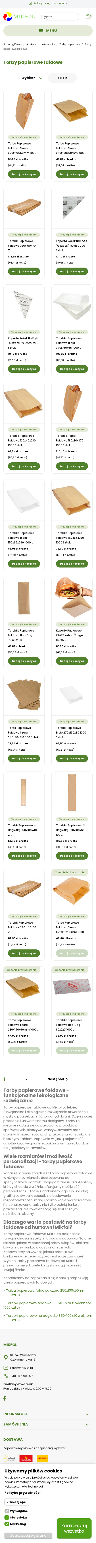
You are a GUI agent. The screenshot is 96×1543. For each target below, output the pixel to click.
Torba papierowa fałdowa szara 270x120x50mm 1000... (23, 148)
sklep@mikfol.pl (21, 1368)
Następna (58, 1079)
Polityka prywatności (22, 1492)
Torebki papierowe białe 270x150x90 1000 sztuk (71, 732)
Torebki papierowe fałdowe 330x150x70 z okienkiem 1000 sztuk (47, 1305)
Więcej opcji (18, 1502)
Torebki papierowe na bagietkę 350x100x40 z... (22, 830)
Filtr (62, 77)
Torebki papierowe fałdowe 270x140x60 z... (22, 927)
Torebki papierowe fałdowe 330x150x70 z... (22, 245)
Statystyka (18, 1517)
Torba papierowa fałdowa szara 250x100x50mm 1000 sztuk (44, 1292)
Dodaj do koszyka (24, 174)
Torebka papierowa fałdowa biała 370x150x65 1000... (69, 343)
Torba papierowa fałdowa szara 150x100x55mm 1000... (71, 927)
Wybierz (28, 77)
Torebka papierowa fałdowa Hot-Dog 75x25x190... (21, 635)
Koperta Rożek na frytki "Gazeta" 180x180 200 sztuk (72, 245)
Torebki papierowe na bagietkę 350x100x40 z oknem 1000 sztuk (47, 1317)
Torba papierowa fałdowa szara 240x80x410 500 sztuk (23, 732)
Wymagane (19, 1511)
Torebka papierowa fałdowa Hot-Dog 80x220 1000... (69, 1024)
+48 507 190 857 (21, 1376)
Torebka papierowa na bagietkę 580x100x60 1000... (71, 830)
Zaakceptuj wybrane (28, 1535)
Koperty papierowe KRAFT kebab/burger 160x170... (70, 635)
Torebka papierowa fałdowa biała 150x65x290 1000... (21, 537)
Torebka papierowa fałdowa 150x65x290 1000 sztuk (70, 537)
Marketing (18, 1524)
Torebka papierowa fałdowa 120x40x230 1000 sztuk (22, 440)
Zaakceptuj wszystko (74, 1528)
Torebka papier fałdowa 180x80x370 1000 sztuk (69, 440)
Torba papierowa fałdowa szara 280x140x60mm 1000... (23, 1024)
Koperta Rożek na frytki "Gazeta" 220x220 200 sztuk (24, 343)
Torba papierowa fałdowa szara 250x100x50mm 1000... (71, 148)
